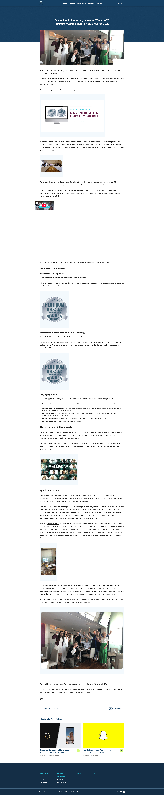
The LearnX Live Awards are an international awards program (61, 432)
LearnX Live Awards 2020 (78, 81)
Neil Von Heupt (52, 507)
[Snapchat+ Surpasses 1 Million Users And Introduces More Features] (60, 735)
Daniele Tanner (87, 15)
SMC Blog (78, 777)
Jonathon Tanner (53, 524)
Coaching (60, 779)
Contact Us (96, 782)
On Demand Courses (46, 777)
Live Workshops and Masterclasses (45, 781)
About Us (96, 777)
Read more (78, 750)
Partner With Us (62, 782)
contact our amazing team (57, 692)
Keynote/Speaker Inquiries (100, 779)
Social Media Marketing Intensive (71, 182)
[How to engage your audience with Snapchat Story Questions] (103, 735)
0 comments (116, 709)
